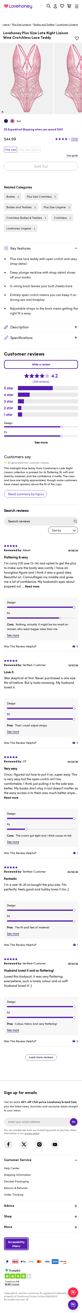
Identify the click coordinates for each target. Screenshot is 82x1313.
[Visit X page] (24, 1144)
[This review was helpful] (74, 646)
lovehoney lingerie (67, 24)
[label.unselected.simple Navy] (6, 121)
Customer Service (17, 1160)
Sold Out (41, 166)
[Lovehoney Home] (18, 6)
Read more (32, 586)
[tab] (41, 1177)
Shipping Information (17, 1175)
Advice (9, 1206)
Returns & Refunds (15, 1188)
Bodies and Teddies (44, 24)
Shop (8, 1216)
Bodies (10, 196)
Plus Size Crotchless (39, 196)
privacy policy (31, 1133)
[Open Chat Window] (73, 1305)
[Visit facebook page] (8, 1144)
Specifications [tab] (21, 337)
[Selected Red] (12, 121)
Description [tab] (19, 327)
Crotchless (60, 218)
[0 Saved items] (62, 6)
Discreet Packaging (16, 1181)
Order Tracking (13, 1194)
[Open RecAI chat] (73, 1292)
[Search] (48, 6)
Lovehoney (41, 15)
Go (73, 1122)
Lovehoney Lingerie (18, 228)
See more (41, 442)
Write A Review (41, 364)
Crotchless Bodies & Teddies (24, 218)
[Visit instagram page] (39, 1144)
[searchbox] (37, 521)
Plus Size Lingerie (21, 24)
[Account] (55, 6)
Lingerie (5, 24)
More (8, 1227)
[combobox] (63, 530)
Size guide (72, 155)
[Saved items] (77, 38)
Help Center (11, 1168)
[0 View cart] (69, 6)
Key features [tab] (20, 248)
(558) (74, 139)
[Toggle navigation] (76, 6)
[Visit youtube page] (55, 1144)
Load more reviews (41, 1057)
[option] (26, 78)
